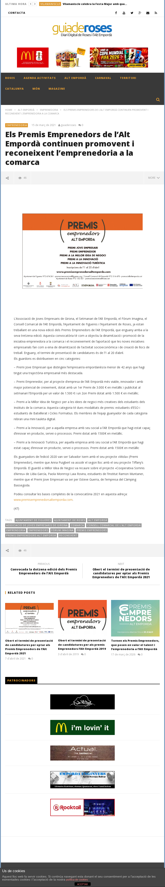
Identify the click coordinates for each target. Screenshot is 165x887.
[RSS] (156, 13)
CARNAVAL (103, 78)
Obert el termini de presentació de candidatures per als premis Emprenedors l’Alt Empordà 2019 (82, 644)
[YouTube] (124, 13)
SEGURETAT (48, 4)
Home (8, 109)
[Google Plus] (140, 13)
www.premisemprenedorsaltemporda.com (43, 500)
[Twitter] (132, 13)
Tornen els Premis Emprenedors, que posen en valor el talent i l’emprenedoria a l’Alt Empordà (135, 645)
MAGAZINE (57, 89)
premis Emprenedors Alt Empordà (31, 535)
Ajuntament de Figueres (33, 520)
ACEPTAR (82, 884)
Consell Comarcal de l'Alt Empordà (114, 525)
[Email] (148, 13)
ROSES (10, 78)
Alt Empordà (97, 520)
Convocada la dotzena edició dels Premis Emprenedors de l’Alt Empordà (44, 569)
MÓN (36, 89)
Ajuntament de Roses (69, 520)
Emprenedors (38, 530)
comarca (77, 525)
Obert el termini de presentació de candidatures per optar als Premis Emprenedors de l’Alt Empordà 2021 (121, 571)
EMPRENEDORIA (49, 109)
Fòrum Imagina (62, 530)
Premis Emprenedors (92, 530)
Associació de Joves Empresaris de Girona (37, 525)
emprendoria (15, 530)
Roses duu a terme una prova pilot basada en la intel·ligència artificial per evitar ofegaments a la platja (91, 4)
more (152, 178)
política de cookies (77, 879)
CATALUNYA (14, 89)
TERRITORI (128, 78)
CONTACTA (16, 13)
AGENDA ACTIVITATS (40, 78)
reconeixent (68, 535)
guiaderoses (68, 125)
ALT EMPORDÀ (75, 78)
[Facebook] (116, 13)
